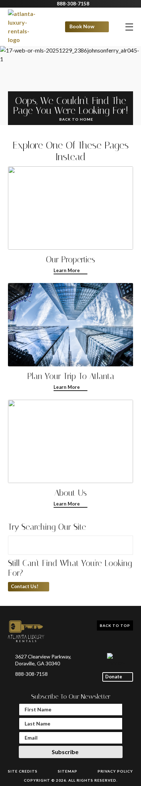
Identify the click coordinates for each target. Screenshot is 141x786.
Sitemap (67, 771)
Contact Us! (24, 586)
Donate (113, 676)
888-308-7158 (73, 3)
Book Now (81, 26)
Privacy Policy (115, 771)
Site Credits (23, 771)
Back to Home (76, 119)
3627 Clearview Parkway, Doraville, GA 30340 (43, 659)
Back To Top (115, 625)
